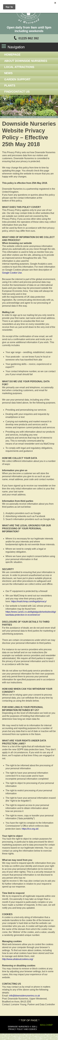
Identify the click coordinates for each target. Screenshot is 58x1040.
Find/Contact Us (17, 91)
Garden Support (17, 79)
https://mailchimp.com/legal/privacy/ (28, 601)
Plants (9, 85)
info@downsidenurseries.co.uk (24, 995)
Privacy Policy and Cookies (22, 1029)
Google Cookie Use (12, 273)
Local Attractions (19, 67)
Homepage (12, 54)
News (8, 73)
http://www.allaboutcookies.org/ (17, 959)
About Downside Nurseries (25, 60)
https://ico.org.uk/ (30, 829)
